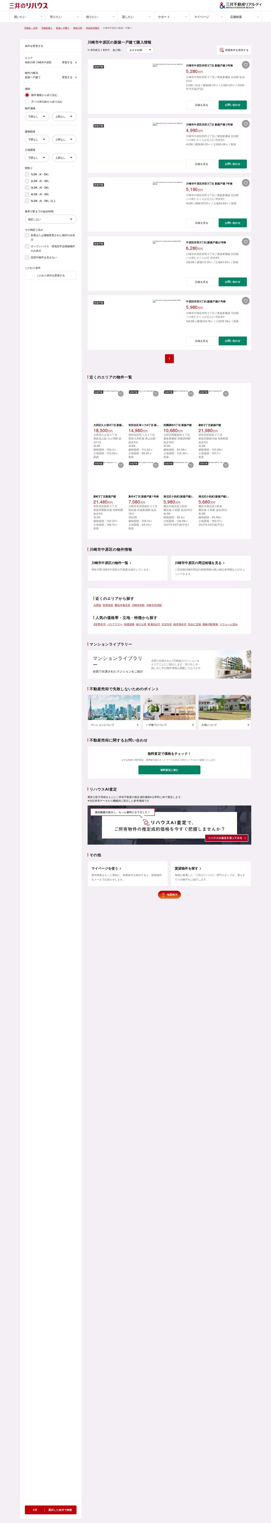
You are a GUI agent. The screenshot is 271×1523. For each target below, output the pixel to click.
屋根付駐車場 (210, 624)
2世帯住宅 (99, 624)
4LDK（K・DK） (41, 194)
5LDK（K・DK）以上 (43, 200)
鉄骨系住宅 (180, 624)
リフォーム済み (229, 624)
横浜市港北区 (122, 605)
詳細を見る (201, 104)
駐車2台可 (154, 624)
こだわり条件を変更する (51, 275)
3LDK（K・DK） (41, 187)
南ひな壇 (141, 624)
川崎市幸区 (138, 605)
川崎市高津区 (154, 605)
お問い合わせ (232, 104)
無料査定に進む (169, 769)
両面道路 (129, 624)
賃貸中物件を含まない (44, 257)
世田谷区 (108, 605)
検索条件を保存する (237, 49)
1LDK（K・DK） (40, 174)
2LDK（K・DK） (41, 180)
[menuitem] (27, 16)
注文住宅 (166, 624)
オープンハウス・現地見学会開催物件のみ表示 (53, 248)
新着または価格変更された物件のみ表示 (53, 237)
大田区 (97, 605)
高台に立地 (194, 624)
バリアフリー (115, 624)
